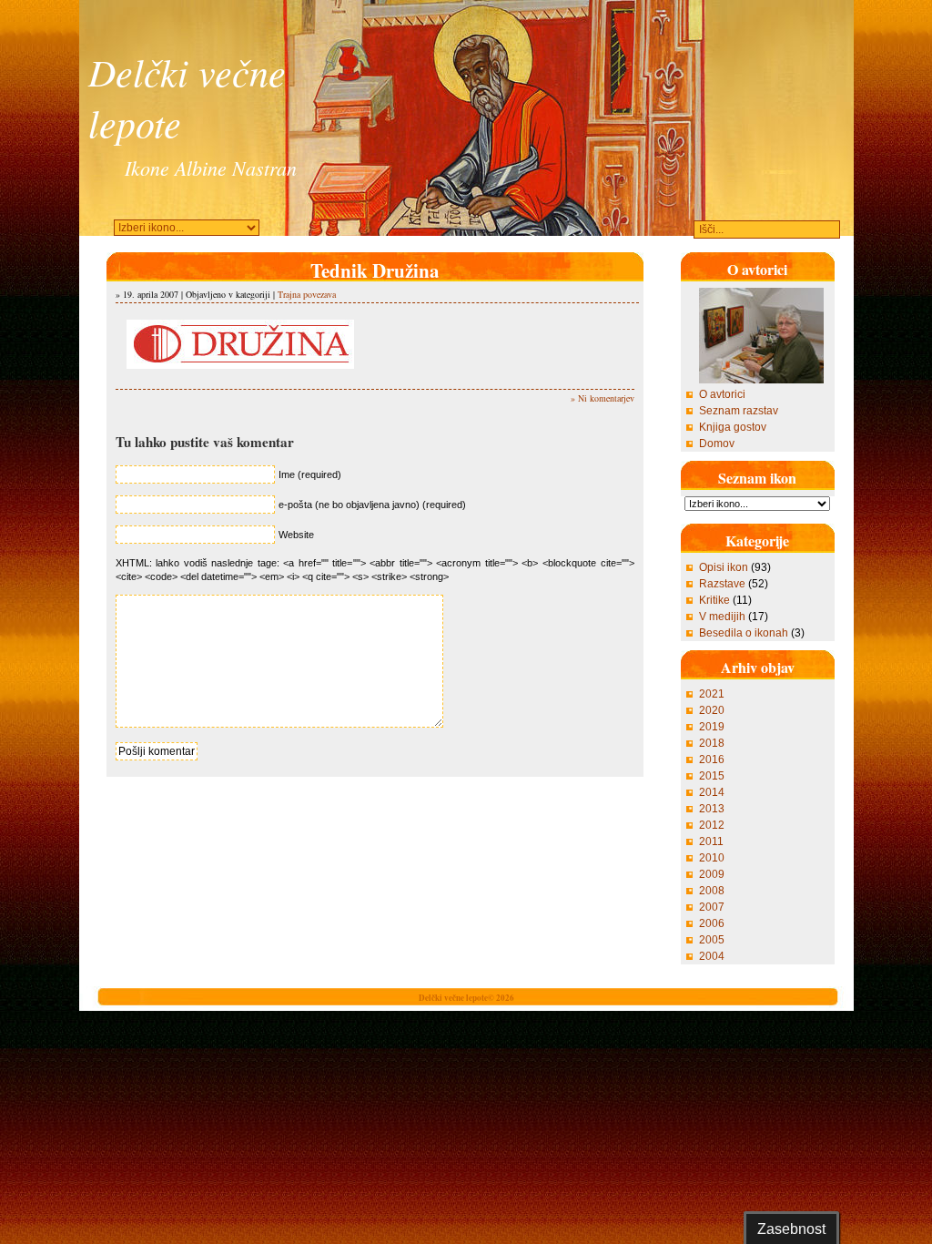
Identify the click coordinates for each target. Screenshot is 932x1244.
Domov (716, 443)
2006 (711, 923)
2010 (711, 857)
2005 (711, 939)
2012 (711, 825)
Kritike (714, 600)
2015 (711, 776)
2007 (711, 907)
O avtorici (722, 394)
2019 (711, 726)
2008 (711, 890)
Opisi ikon (723, 567)
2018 (711, 743)
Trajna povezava (307, 294)
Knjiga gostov (732, 427)
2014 (711, 792)
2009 (711, 874)
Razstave (722, 583)
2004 (711, 956)
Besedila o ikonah (743, 633)
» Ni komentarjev (602, 398)
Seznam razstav (738, 410)
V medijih (722, 616)
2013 (711, 808)
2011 (711, 841)
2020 (711, 710)
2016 (711, 759)
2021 (711, 694)
